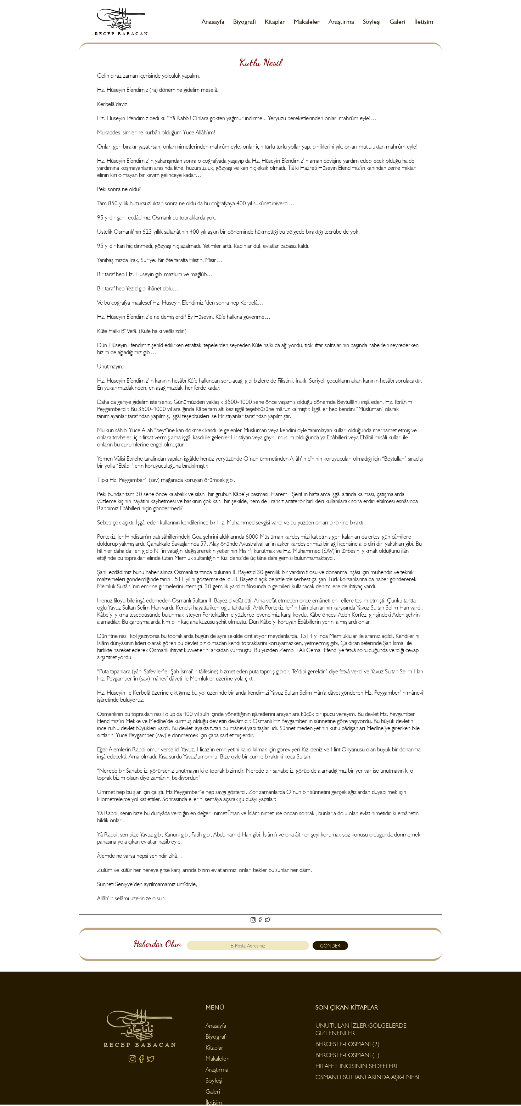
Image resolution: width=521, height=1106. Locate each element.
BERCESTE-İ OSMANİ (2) (347, 1043)
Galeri (397, 21)
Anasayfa (213, 21)
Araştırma (341, 21)
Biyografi (244, 21)
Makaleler (307, 21)
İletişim (423, 21)
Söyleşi (372, 21)
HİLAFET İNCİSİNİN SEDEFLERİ (356, 1065)
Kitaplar (275, 21)
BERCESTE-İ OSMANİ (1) (347, 1054)
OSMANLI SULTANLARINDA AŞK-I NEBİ (367, 1076)
